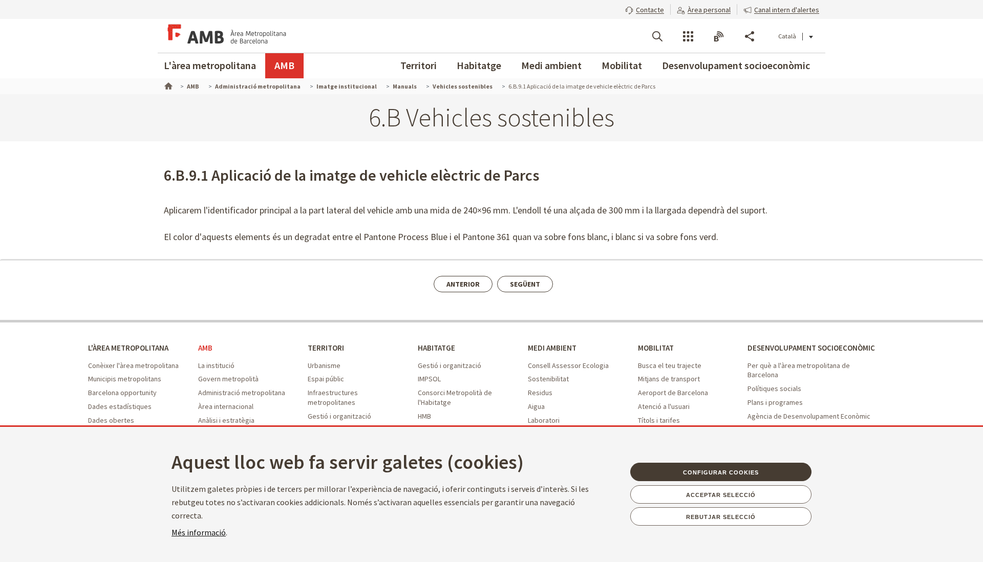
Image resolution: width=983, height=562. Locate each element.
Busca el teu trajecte (669, 365)
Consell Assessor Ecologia (568, 365)
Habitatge (479, 65)
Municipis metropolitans (124, 378)
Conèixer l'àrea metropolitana (133, 365)
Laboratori (544, 420)
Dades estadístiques (120, 406)
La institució (216, 365)
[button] (644, 8)
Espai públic (326, 378)
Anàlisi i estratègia (226, 420)
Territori (418, 65)
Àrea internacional (225, 406)
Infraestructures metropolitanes (333, 397)
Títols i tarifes (659, 420)
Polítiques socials (774, 388)
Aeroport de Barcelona (673, 392)
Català (787, 36)
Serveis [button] (688, 36)
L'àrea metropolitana (210, 65)
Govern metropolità (228, 378)
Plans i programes (775, 402)
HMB (424, 416)
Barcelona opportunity (122, 392)
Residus (540, 392)
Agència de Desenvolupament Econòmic (808, 416)
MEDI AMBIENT (552, 348)
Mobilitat (622, 65)
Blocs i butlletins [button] (718, 36)
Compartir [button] (749, 36)
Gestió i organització (339, 416)
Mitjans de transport (669, 378)
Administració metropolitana (241, 392)
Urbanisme (324, 365)
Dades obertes (111, 420)
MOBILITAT (656, 348)
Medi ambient (551, 65)
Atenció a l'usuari (664, 406)
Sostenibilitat (548, 378)
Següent (525, 284)
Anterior (463, 284)
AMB (284, 65)
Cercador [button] (657, 36)
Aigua (536, 406)
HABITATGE (436, 348)
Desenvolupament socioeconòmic (736, 65)
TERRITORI (326, 348)
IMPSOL (429, 378)
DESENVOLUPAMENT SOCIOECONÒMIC (811, 348)
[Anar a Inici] (167, 85)
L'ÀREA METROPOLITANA (128, 348)
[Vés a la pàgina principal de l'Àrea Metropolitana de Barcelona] (225, 36)
